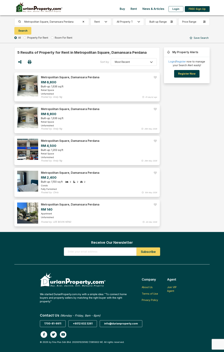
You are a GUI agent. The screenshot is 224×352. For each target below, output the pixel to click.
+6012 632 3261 (83, 323)
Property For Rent (37, 37)
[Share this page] (20, 62)
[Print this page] (30, 62)
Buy (122, 9)
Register (181, 61)
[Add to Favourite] (155, 77)
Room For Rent (63, 37)
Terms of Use (150, 293)
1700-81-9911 (52, 323)
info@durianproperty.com (121, 323)
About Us (147, 287)
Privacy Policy (150, 299)
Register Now (186, 73)
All (19, 37)
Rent (134, 9)
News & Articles (153, 9)
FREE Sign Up (197, 8)
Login (175, 8)
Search (201, 37)
